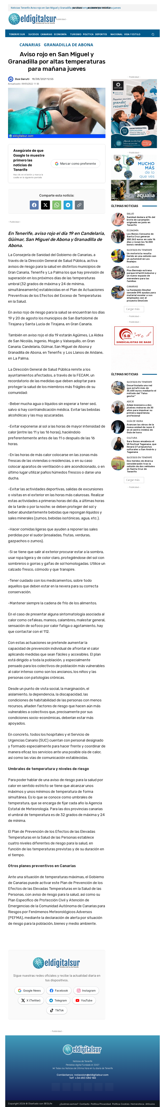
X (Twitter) (33, 1000)
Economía (132, 230)
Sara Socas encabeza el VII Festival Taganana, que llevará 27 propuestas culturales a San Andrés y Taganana (141, 446)
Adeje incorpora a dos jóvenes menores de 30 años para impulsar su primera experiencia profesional (140, 410)
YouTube (86, 1000)
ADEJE (130, 402)
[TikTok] (88, 1087)
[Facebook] (56, 1087)
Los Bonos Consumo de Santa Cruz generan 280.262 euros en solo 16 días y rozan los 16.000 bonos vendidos (141, 239)
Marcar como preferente (78, 163)
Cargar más (132, 309)
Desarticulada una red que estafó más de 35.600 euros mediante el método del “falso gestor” (141, 391)
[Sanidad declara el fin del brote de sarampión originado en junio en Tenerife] (118, 219)
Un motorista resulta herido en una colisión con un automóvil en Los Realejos (141, 257)
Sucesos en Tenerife (139, 250)
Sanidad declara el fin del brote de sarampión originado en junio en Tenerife (141, 221)
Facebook (61, 990)
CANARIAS (30, 44)
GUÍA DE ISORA (135, 421)
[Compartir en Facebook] (34, 205)
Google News (32, 990)
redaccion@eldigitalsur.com (91, 1074)
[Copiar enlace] (79, 205)
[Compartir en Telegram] (68, 205)
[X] (98, 1087)
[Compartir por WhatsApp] (56, 205)
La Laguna (133, 267)
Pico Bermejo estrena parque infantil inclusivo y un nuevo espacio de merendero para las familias (141, 276)
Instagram (89, 990)
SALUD (130, 214)
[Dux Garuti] (11, 79)
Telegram (61, 1000)
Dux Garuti (22, 79)
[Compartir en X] (45, 205)
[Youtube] (109, 1087)
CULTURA (132, 438)
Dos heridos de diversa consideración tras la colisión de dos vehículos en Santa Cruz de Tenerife (141, 466)
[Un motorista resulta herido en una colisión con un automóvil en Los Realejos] (118, 256)
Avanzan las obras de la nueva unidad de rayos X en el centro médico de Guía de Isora (140, 428)
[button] (153, 34)
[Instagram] (66, 1087)
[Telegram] (77, 1087)
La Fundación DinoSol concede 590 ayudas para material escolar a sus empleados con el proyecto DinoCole (141, 295)
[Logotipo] (32, 19)
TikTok (59, 1010)
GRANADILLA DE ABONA (68, 44)
